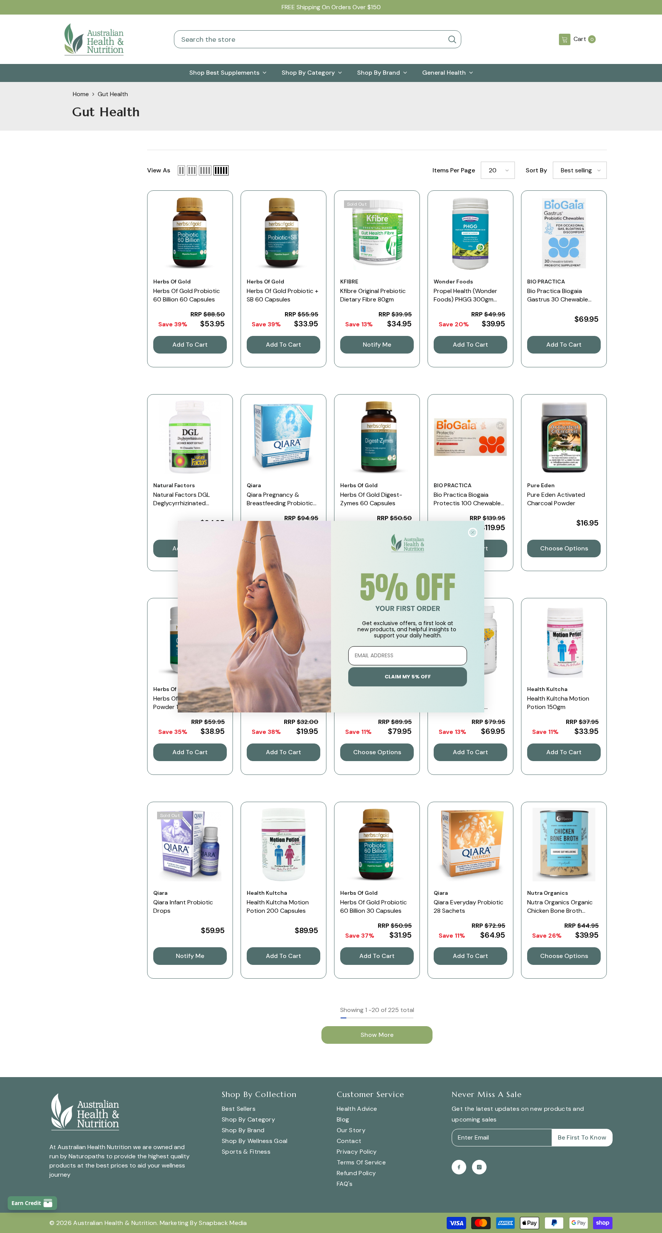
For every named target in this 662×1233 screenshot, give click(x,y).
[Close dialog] (473, 532)
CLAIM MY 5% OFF (408, 676)
